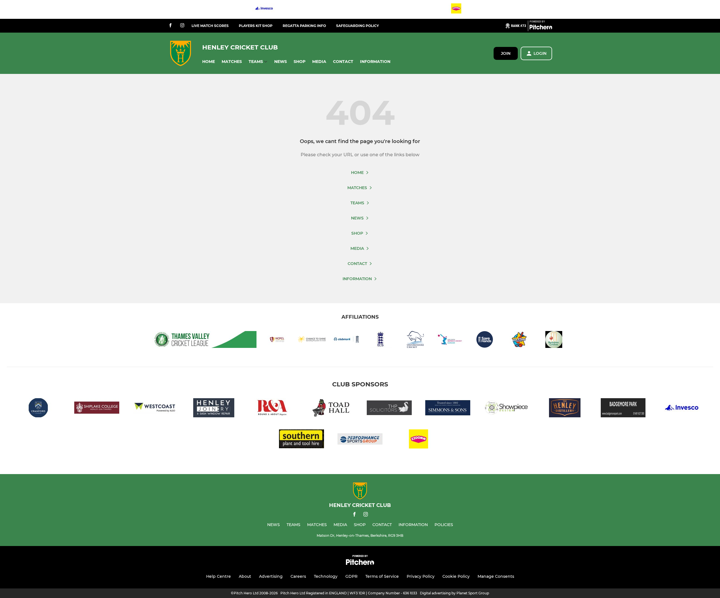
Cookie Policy (456, 576)
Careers (298, 576)
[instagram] (182, 25)
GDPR (351, 576)
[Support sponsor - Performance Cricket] (360, 439)
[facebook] (170, 25)
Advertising (271, 576)
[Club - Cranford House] (38, 408)
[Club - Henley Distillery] (564, 408)
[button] (208, 61)
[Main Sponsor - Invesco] (264, 9)
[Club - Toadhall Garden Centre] (330, 408)
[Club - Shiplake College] (96, 408)
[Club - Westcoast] (155, 408)
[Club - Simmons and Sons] (447, 408)
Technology (326, 576)
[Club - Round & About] (272, 408)
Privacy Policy (421, 576)
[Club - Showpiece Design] (506, 408)
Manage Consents (496, 576)
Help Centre (218, 576)
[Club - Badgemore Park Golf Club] (623, 408)
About (245, 576)
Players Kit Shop (256, 26)
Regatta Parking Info (304, 26)
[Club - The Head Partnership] (389, 408)
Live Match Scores (210, 26)
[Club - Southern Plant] (301, 439)
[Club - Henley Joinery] (213, 408)
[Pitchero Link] (541, 28)
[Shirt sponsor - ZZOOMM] (456, 9)
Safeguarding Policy (357, 26)
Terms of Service (382, 576)
